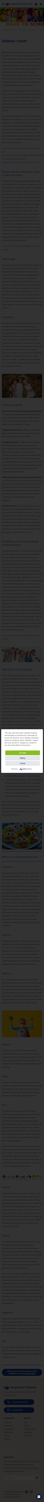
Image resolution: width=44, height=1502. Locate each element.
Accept (22, 753)
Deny (22, 758)
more (22, 763)
